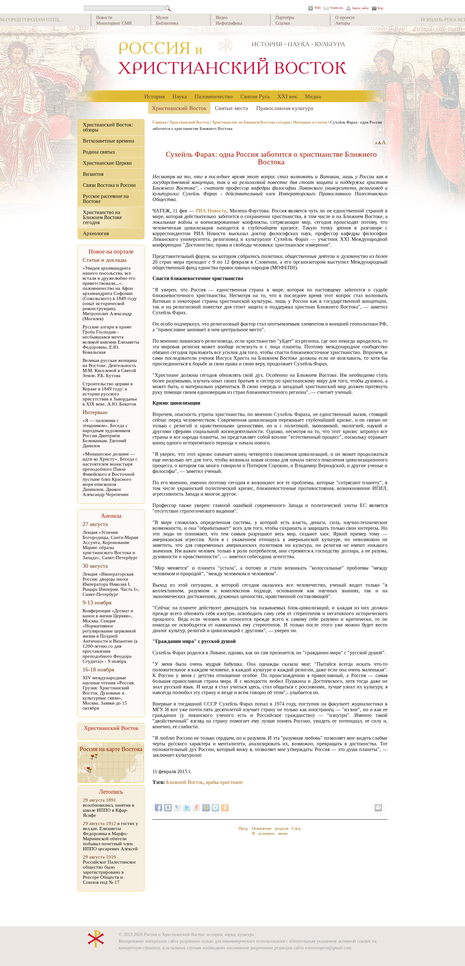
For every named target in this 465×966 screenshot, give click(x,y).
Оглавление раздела (270, 828)
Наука (179, 96)
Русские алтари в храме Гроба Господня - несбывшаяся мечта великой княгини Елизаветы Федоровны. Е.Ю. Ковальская (111, 339)
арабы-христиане (224, 782)
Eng (380, 8)
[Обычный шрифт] (375, 142)
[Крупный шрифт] (380, 142)
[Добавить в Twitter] (187, 807)
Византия (93, 174)
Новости (104, 17)
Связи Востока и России (109, 185)
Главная (159, 122)
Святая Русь (255, 96)
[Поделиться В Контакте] (168, 807)
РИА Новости (211, 210)
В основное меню (270, 833)
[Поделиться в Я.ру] (196, 807)
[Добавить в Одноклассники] (225, 807)
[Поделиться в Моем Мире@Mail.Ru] (206, 807)
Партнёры (285, 17)
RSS (318, 8)
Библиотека (167, 23)
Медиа (313, 96)
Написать (336, 8)
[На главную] (233, 58)
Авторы (342, 23)
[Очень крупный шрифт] (384, 142)
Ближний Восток (184, 782)
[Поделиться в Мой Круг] (215, 807)
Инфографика (229, 23)
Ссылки (283, 23)
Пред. (244, 828)
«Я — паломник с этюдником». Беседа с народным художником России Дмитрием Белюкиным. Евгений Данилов (106, 433)
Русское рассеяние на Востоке (106, 198)
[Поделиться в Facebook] (158, 807)
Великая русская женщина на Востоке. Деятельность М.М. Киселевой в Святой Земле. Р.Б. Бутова (110, 368)
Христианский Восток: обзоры (108, 127)
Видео (221, 17)
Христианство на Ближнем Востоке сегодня (102, 217)
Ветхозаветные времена (108, 141)
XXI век (287, 96)
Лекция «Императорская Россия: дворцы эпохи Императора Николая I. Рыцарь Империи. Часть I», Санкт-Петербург (111, 584)
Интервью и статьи (310, 122)
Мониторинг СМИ (114, 23)
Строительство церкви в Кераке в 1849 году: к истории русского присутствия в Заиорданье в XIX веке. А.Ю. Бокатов (110, 394)
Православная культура (284, 108)
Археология (96, 233)
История (154, 96)
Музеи (162, 17)
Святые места (231, 108)
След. (296, 828)
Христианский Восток (179, 108)
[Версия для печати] (378, 807)
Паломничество (214, 96)
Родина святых (99, 152)
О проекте (345, 17)
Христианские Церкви (107, 163)
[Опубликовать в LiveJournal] (177, 807)
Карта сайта (360, 8)
